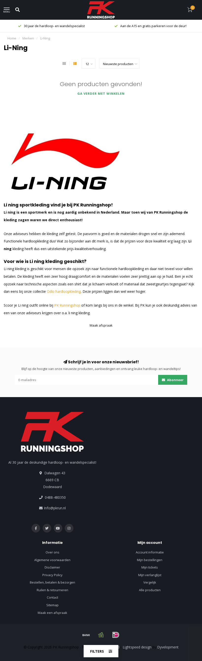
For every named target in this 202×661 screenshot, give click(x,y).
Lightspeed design (137, 647)
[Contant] (101, 635)
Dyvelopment (168, 647)
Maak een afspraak (52, 612)
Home (11, 38)
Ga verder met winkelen (101, 93)
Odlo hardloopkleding (64, 291)
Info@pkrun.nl (55, 508)
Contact (52, 597)
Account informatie (150, 552)
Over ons (52, 552)
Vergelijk (149, 582)
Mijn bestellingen (149, 560)
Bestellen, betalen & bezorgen (52, 582)
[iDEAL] (116, 635)
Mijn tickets (149, 567)
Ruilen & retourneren (52, 590)
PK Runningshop (67, 305)
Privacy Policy (52, 575)
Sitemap (52, 605)
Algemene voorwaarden (52, 560)
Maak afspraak (101, 325)
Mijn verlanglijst (149, 575)
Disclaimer (52, 567)
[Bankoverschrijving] (86, 635)
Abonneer (175, 380)
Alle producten (150, 590)
